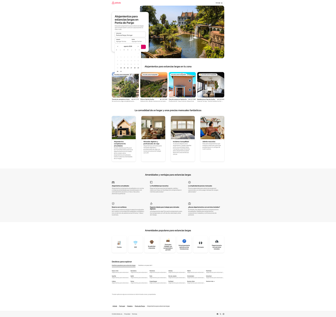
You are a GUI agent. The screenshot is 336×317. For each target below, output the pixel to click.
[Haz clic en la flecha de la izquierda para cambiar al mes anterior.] (117, 46)
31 (121, 71)
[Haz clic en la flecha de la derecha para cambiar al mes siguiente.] (138, 46)
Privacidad (127, 314)
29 (138, 68)
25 (124, 68)
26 (128, 68)
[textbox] (122, 41)
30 (117, 71)
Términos (134, 314)
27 (131, 68)
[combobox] (130, 35)
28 (134, 68)
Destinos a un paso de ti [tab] (145, 265)
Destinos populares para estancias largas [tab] (124, 265)
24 (121, 68)
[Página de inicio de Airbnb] (116, 3)
